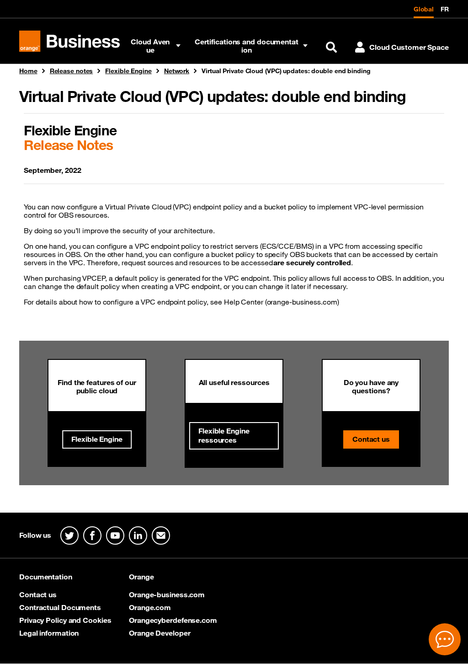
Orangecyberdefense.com (173, 620)
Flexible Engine (96, 439)
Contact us (371, 439)
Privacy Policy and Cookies (65, 620)
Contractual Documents (60, 607)
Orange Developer (159, 633)
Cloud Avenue (150, 45)
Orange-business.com (167, 594)
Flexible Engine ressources (224, 435)
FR (445, 9)
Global (424, 9)
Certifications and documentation (246, 45)
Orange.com (150, 607)
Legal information (49, 633)
